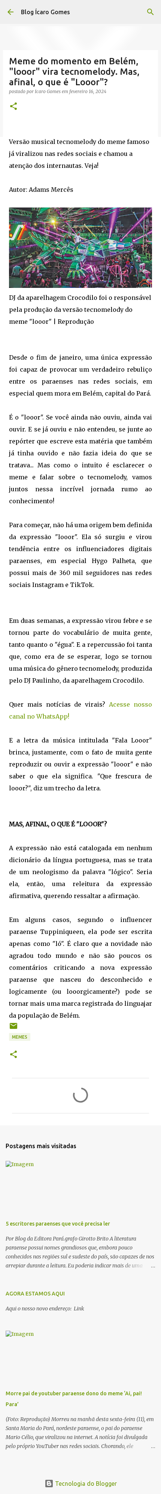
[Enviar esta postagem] (13, 1028)
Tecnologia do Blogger (85, 1483)
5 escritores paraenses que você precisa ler (58, 1224)
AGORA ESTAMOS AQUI (35, 1294)
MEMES (19, 1037)
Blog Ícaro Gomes (45, 12)
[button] (13, 107)
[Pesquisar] (150, 12)
